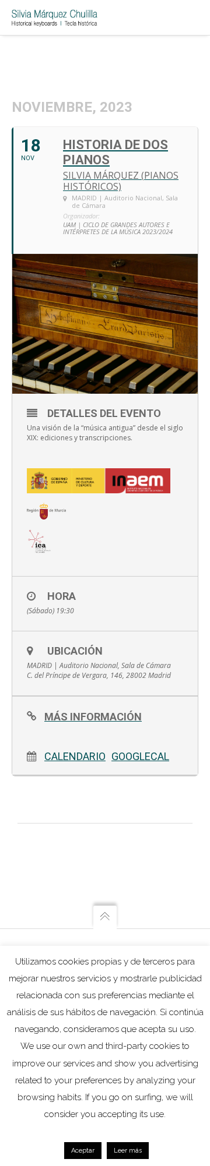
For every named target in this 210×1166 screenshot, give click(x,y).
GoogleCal (140, 756)
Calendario (75, 756)
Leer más (128, 1150)
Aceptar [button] (82, 1150)
